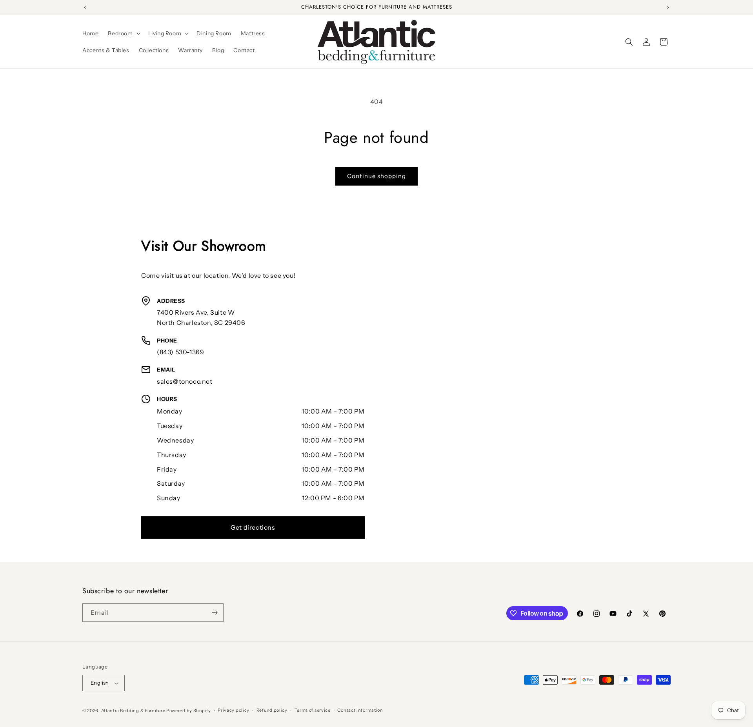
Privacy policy (233, 710)
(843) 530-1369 (180, 352)
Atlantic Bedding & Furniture (133, 710)
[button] (123, 33)
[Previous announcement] (85, 7)
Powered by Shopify (188, 710)
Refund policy (271, 710)
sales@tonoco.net (185, 381)
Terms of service (313, 710)
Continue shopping (376, 176)
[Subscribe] (214, 612)
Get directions (253, 527)
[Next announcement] (668, 7)
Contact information (360, 710)
